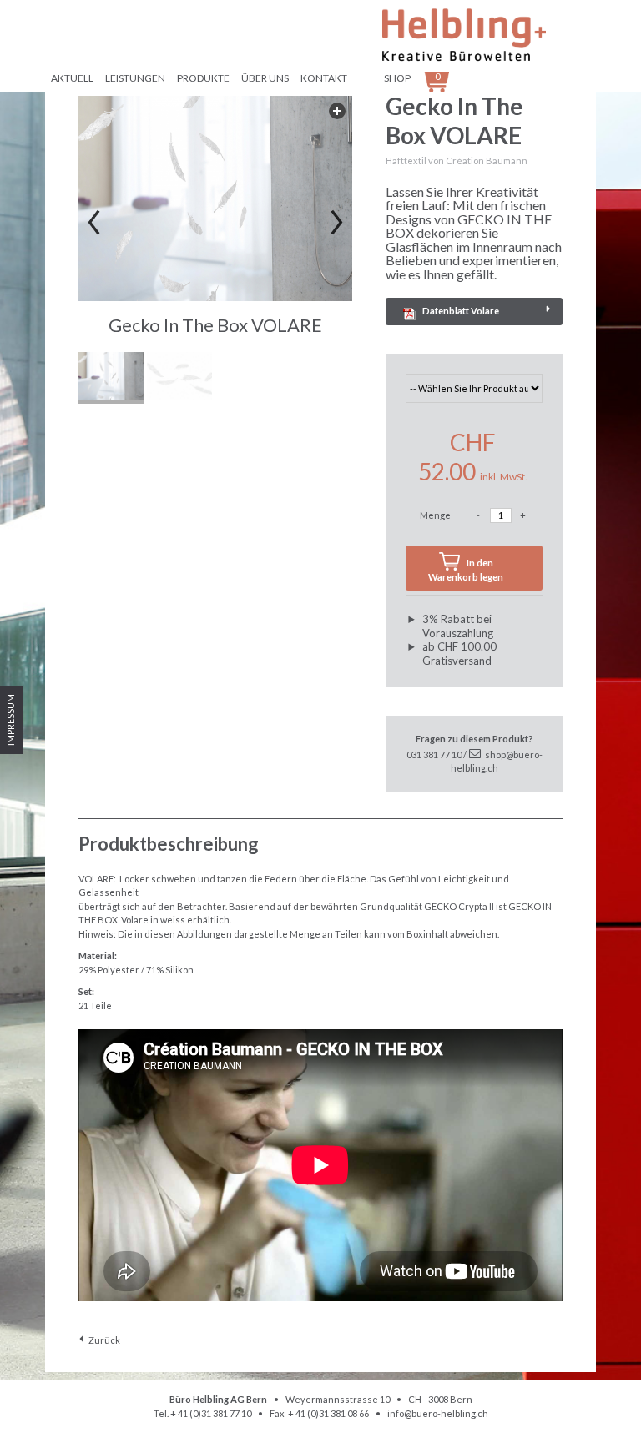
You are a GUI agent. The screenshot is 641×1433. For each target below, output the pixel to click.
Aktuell (72, 78)
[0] (459, 78)
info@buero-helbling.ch (437, 1413)
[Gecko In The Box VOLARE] (215, 198)
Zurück (104, 1340)
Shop (397, 78)
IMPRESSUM (10, 720)
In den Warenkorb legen (465, 569)
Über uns (265, 78)
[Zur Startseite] (487, 35)
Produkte (203, 78)
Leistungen (135, 78)
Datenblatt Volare (460, 310)
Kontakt (323, 78)
